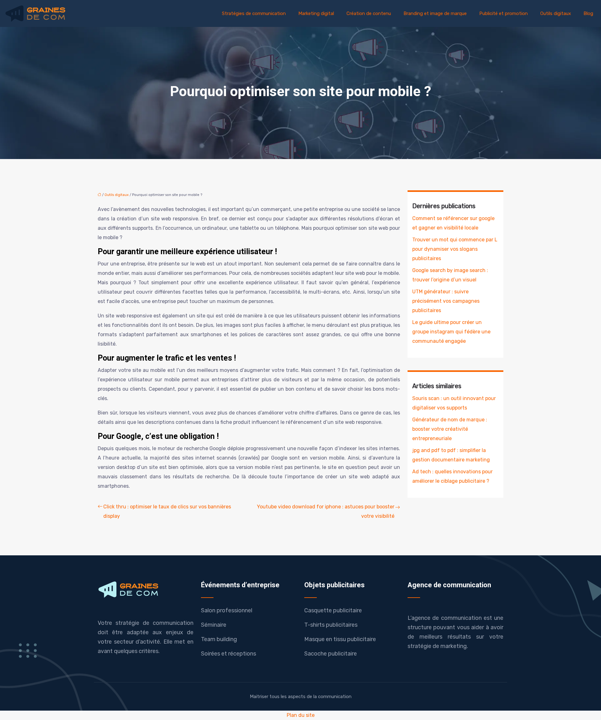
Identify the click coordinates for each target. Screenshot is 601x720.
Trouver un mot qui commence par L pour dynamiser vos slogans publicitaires (454, 249)
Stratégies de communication (254, 13)
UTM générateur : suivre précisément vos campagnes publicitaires (446, 301)
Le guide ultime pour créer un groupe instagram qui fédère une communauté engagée (451, 331)
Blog (588, 13)
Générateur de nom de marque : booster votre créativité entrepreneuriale (449, 429)
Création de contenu (369, 13)
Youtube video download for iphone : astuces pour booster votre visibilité (325, 511)
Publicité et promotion (503, 13)
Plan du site (301, 715)
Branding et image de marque (435, 13)
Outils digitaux (555, 13)
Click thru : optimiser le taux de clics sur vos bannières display (167, 511)
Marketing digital (316, 13)
